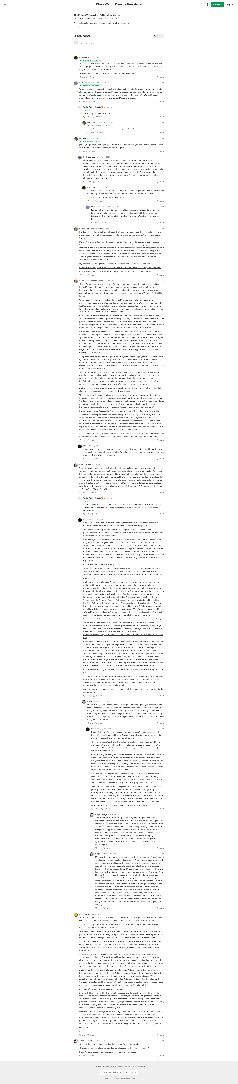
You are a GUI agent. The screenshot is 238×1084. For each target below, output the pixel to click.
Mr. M (85, 445)
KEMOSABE (84, 57)
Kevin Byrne (84, 914)
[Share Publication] (207, 4)
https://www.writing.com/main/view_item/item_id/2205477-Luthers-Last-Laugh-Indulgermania (120, 267)
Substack (106, 1079)
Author (86, 110)
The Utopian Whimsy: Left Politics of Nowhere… (97, 15)
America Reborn (86, 1040)
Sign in (230, 4)
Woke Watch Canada (82, 18)
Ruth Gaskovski (85, 82)
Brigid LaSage (85, 464)
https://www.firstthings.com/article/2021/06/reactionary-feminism (120, 805)
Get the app (131, 1072)
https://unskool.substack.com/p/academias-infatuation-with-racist (107, 1052)
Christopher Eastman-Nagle (91, 228)
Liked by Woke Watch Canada (91, 60)
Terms (127, 1066)
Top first (160, 36)
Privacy (120, 1066)
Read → (77, 27)
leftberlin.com (126, 609)
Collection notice (138, 1066)
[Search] (202, 4)
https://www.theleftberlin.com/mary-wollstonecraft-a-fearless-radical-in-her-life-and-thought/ (123, 619)
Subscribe (217, 4)
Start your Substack (112, 1072)
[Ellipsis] (163, 57)
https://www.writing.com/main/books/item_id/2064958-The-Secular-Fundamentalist (115, 271)
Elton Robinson (93, 122)
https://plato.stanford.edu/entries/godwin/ (101, 564)
